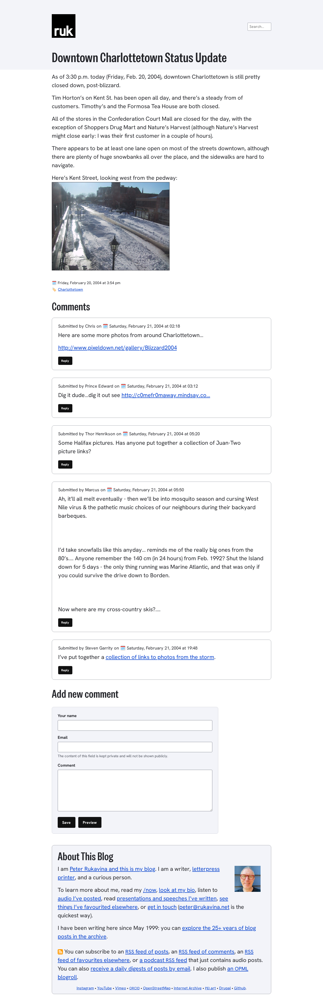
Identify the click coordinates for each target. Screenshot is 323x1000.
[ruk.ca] (161, 26)
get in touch (162, 906)
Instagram (85, 988)
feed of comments (206, 951)
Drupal (225, 988)
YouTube (104, 988)
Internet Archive (188, 988)
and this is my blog (112, 868)
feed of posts (146, 951)
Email (63, 737)
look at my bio (177, 889)
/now (149, 889)
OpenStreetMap (156, 988)
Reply (65, 361)
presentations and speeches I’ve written (167, 898)
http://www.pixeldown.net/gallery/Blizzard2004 (117, 347)
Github (240, 988)
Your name (67, 715)
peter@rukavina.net (204, 906)
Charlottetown (70, 289)
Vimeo (120, 988)
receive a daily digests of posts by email (140, 968)
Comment (66, 765)
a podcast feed (163, 960)
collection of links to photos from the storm (160, 657)
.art (210, 988)
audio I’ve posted (79, 898)
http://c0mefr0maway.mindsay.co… (166, 395)
